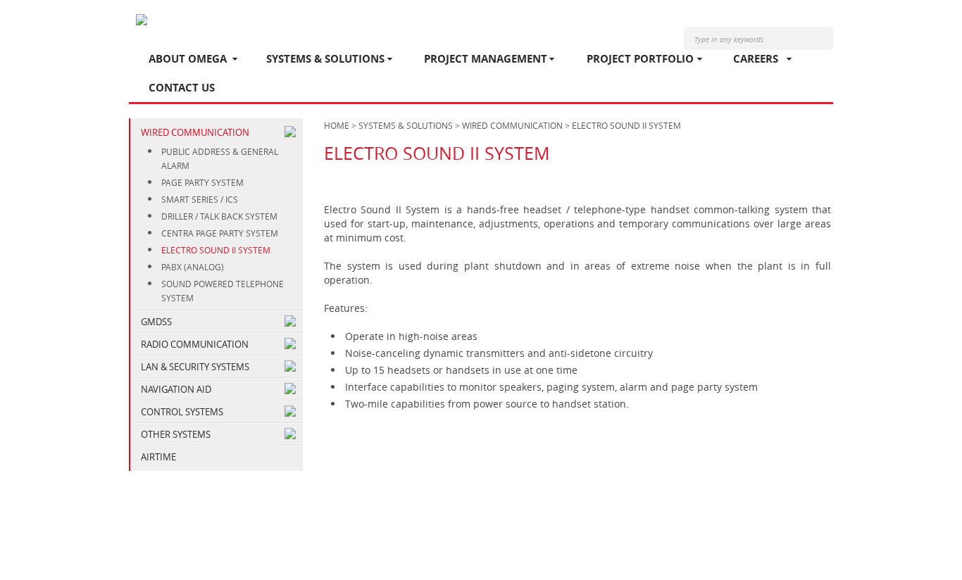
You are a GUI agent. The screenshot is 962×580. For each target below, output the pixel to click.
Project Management (485, 58)
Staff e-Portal (790, 542)
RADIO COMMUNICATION (195, 344)
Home (336, 125)
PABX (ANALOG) (192, 266)
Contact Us (182, 87)
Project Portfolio (640, 58)
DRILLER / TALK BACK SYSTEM (219, 216)
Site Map (725, 542)
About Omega (188, 58)
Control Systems (182, 411)
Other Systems (176, 434)
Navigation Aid (176, 389)
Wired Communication (195, 132)
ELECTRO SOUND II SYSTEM (215, 250)
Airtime (158, 456)
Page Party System (202, 182)
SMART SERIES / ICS (199, 199)
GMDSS (156, 321)
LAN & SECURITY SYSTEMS (195, 366)
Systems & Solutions (325, 58)
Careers (755, 58)
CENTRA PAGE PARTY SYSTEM (219, 233)
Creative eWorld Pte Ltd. (781, 556)
